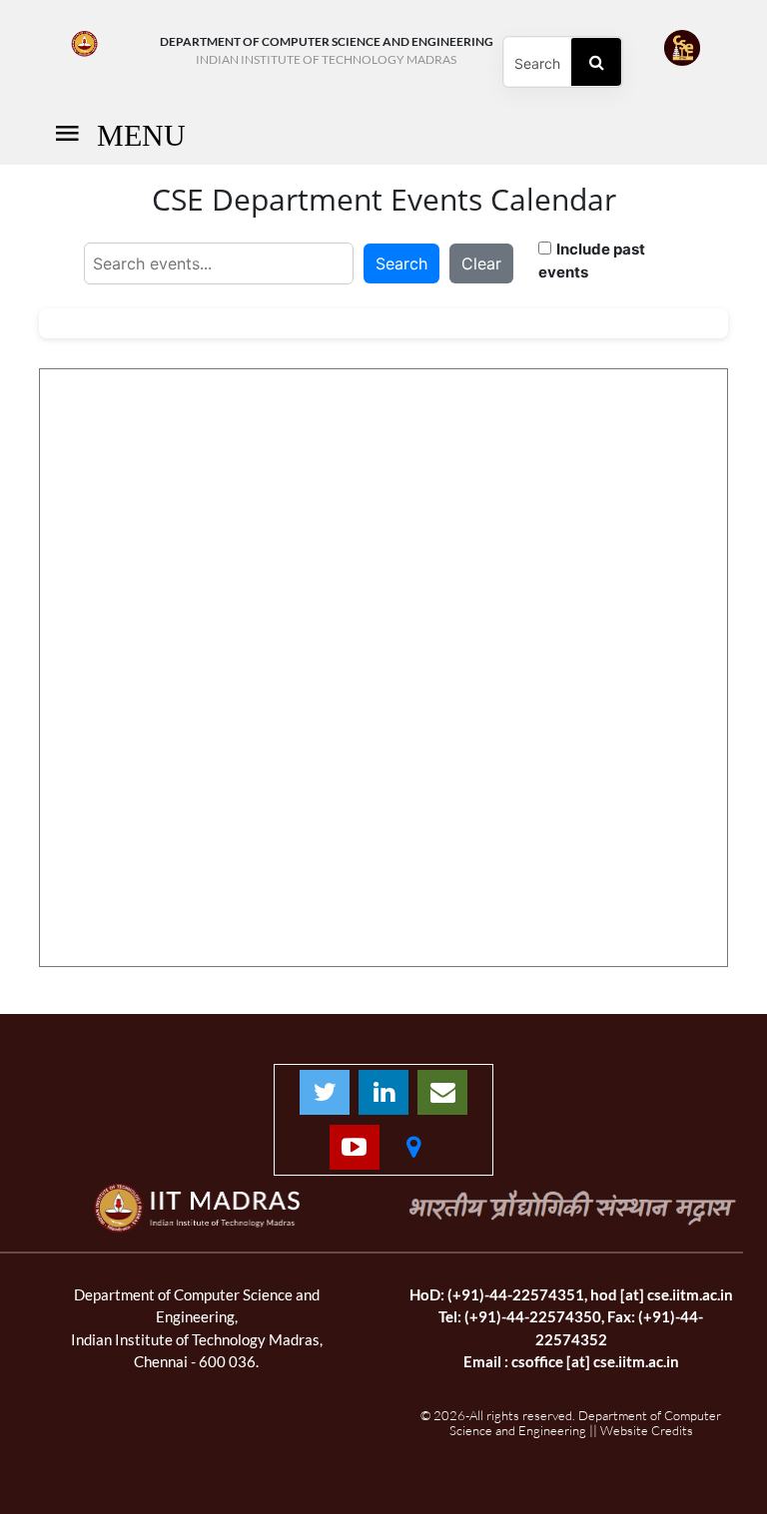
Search (401, 263)
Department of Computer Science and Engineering (326, 50)
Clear (481, 263)
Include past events (591, 260)
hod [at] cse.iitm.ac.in (661, 1294)
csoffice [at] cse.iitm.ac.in (595, 1361)
